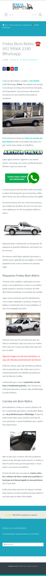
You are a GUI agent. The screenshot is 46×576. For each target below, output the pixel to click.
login (17, 534)
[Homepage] (23, 6)
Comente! (15, 60)
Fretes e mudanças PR (29, 60)
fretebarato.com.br (13, 566)
